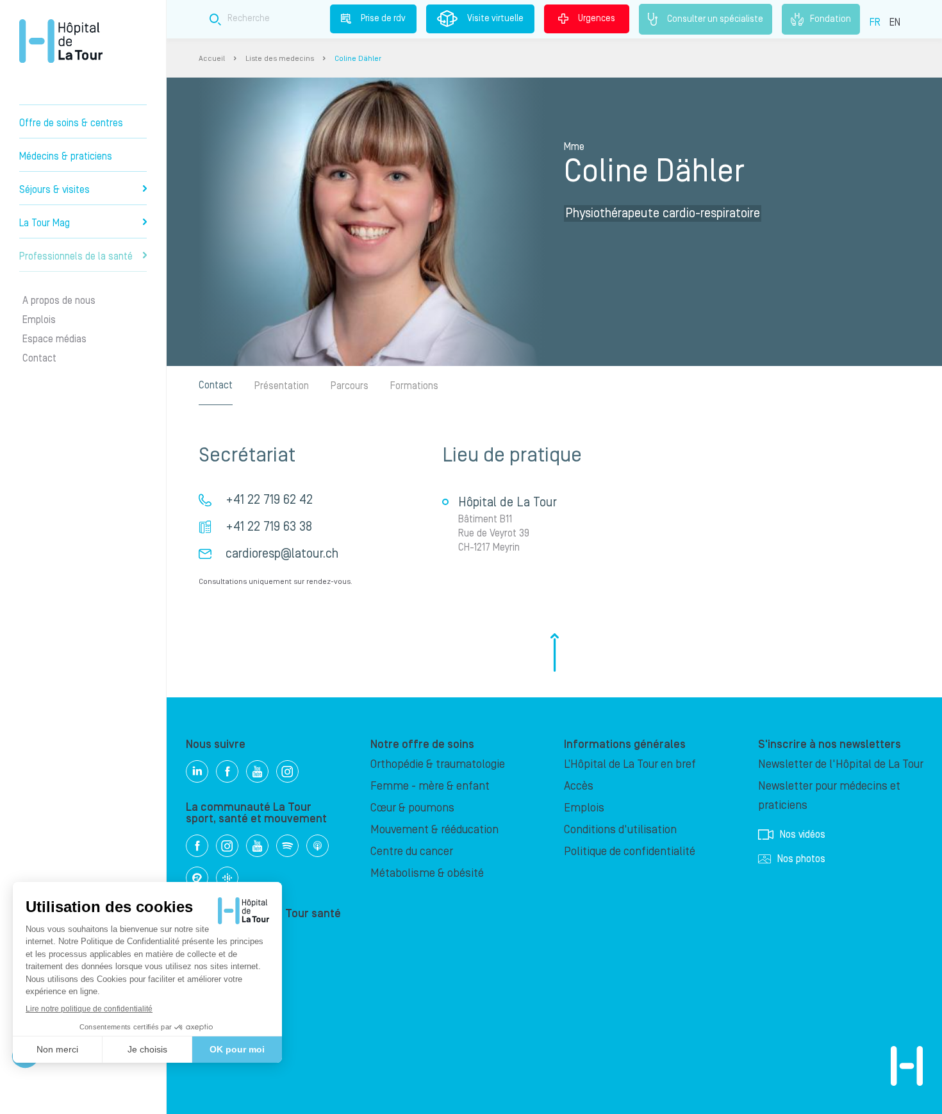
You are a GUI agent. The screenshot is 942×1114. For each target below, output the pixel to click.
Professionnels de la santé (76, 256)
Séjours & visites (54, 189)
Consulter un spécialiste (715, 18)
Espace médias (54, 339)
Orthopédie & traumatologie (437, 764)
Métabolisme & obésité (427, 873)
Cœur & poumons (412, 808)
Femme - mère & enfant (430, 786)
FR (875, 22)
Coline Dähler (358, 58)
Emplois (39, 320)
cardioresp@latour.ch (282, 554)
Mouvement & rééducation (434, 829)
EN (894, 22)
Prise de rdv (383, 18)
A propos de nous (58, 300)
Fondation (830, 18)
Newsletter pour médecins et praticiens (829, 795)
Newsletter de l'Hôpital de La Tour (840, 764)
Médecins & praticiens (65, 156)
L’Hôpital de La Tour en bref (630, 764)
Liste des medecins (279, 58)
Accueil (212, 58)
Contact (39, 358)
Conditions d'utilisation (620, 829)
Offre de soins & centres (71, 123)
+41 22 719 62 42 (269, 500)
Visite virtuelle (495, 18)
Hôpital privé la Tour (61, 41)
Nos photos (801, 859)
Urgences (596, 18)
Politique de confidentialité (629, 851)
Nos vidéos (802, 834)
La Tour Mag (44, 223)
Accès (578, 786)
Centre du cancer (411, 851)
